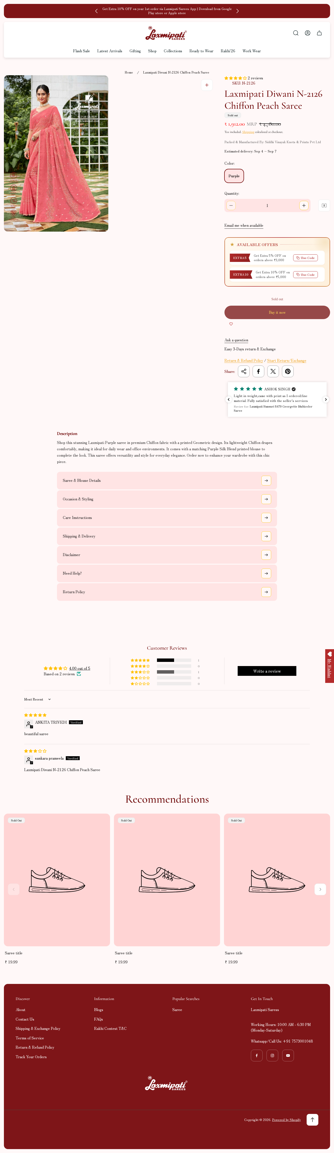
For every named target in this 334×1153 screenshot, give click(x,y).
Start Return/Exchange (286, 360)
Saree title (13, 952)
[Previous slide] (97, 11)
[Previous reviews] (228, 399)
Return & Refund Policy (243, 360)
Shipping (248, 132)
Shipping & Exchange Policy (38, 1028)
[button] (236, 77)
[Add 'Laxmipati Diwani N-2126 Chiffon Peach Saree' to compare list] (324, 205)
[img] (35, 714)
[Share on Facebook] (258, 371)
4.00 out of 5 (79, 668)
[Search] (295, 33)
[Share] (244, 371)
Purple (234, 175)
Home (129, 72)
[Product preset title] (57, 880)
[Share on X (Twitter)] (273, 371)
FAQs (98, 1019)
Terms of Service (30, 1037)
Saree (177, 1009)
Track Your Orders (31, 1056)
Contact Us (25, 1019)
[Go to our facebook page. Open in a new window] (257, 1055)
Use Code (308, 258)
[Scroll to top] (312, 1120)
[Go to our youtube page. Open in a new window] (288, 1055)
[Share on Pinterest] (288, 371)
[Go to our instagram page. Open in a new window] (272, 1055)
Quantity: (231, 193)
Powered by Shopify (286, 1119)
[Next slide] (237, 11)
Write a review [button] (267, 671)
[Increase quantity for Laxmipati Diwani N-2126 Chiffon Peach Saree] (304, 205)
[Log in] (307, 33)
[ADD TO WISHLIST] (231, 324)
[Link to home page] (167, 1083)
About (20, 1009)
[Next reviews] (326, 399)
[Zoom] (207, 85)
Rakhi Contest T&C (110, 1028)
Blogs (98, 1009)
